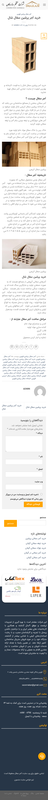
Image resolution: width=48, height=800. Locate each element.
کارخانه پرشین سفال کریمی (31, 376)
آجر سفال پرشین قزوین (24, 14)
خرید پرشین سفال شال (36, 407)
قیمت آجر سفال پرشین (23, 367)
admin (16, 25)
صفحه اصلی (39, 793)
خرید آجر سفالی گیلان (36, 557)
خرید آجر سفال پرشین (27, 359)
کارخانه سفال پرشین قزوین (21, 378)
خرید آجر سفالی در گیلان (35, 552)
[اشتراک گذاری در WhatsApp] (36, 347)
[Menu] (44, 4)
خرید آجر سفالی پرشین (36, 538)
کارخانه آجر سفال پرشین (30, 373)
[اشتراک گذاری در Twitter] (26, 347)
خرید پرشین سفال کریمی (31, 362)
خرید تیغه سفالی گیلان (36, 543)
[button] (42, 756)
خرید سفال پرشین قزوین (12, 362)
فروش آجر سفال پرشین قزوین (17, 364)
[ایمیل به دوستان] (21, 347)
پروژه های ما (24, 793)
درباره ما (23, 795)
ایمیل (40, 469)
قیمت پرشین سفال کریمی (26, 370)
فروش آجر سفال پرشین (37, 364)
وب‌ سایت (39, 481)
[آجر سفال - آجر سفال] (23, 4)
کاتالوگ (16, 793)
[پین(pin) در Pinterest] (17, 347)
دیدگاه (39, 433)
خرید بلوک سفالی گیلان (35, 548)
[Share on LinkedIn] (12, 347)
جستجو (43, 517)
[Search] (3, 4)
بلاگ (32, 793)
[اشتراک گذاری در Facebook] (31, 347)
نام (41, 456)
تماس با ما (8, 793)
